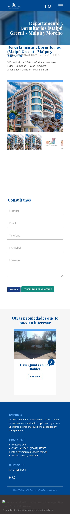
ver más (35, 376)
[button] (12, 116)
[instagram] (49, 6)
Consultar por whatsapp (37, 289)
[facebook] (46, 6)
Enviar (14, 289)
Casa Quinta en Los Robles (35, 367)
